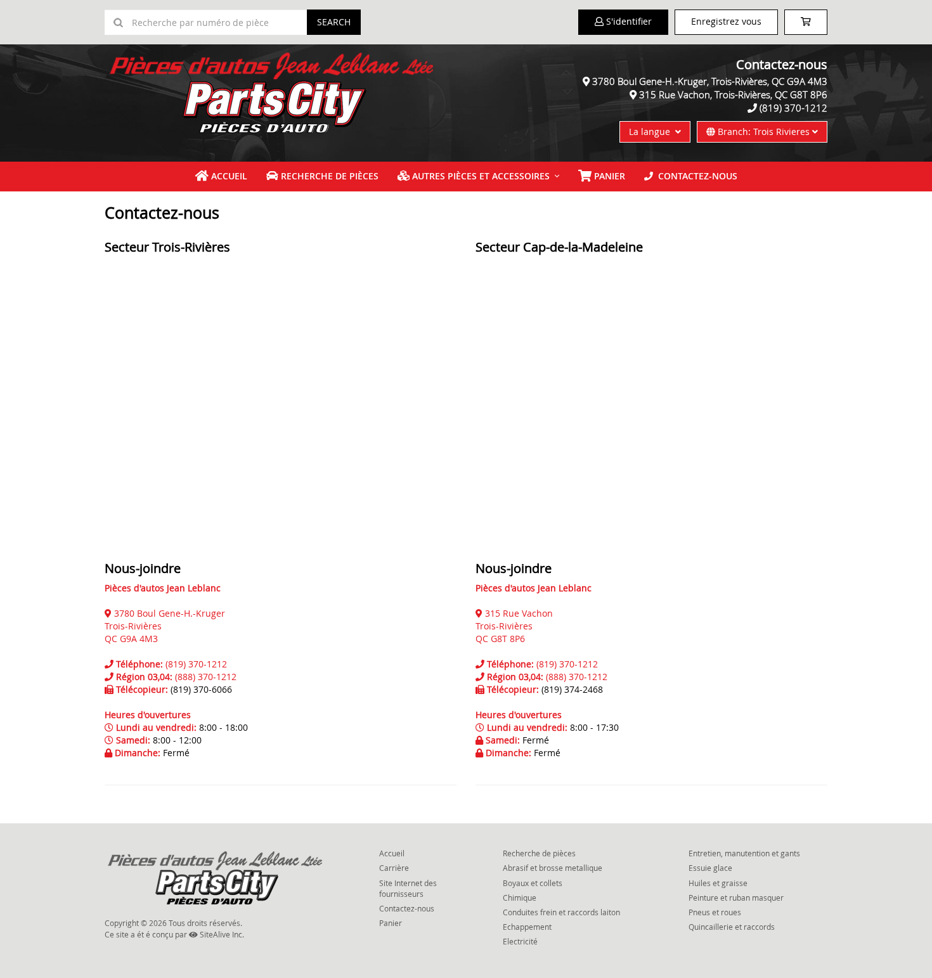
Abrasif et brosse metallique (552, 868)
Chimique (519, 897)
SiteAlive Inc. (221, 934)
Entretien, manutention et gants (744, 853)
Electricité (520, 941)
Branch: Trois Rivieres (763, 131)
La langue (652, 131)
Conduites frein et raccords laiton (561, 912)
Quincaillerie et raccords (732, 927)
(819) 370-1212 (793, 107)
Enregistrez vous (726, 21)
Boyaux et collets (532, 883)
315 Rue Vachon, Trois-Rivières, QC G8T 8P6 (733, 94)
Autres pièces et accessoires (480, 176)
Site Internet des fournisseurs (408, 888)
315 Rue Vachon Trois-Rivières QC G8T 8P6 (514, 626)
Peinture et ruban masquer (736, 897)
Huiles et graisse (718, 883)
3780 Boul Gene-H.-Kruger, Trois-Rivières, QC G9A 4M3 (709, 81)
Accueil (228, 176)
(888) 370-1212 (205, 677)
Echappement (527, 927)
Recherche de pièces (328, 176)
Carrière (394, 868)
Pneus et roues (715, 912)
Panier (390, 923)
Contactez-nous (695, 176)
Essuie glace (710, 868)
